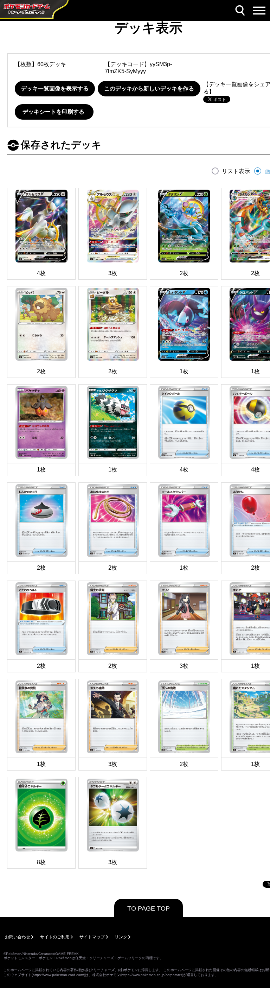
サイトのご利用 (55, 937)
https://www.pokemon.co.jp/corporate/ (151, 975)
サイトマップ (92, 937)
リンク (121, 937)
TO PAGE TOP (148, 908)
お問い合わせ (17, 937)
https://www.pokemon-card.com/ (58, 975)
